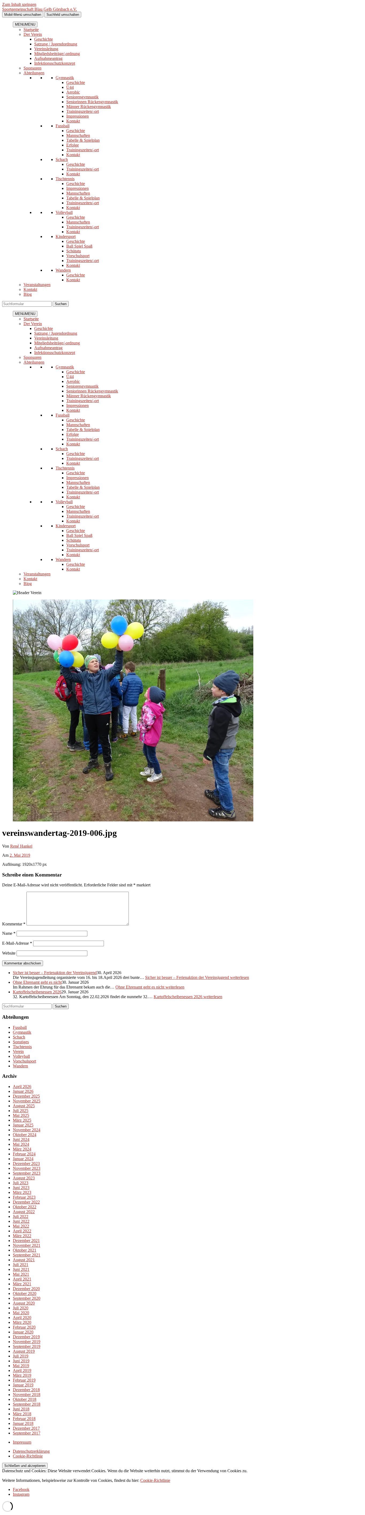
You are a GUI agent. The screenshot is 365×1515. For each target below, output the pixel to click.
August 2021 (24, 1260)
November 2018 (26, 1394)
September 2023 (26, 1173)
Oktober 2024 (24, 1134)
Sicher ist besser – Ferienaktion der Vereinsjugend (55, 972)
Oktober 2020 (24, 1293)
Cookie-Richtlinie (28, 1456)
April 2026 (22, 1086)
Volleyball (64, 212)
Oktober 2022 (24, 1207)
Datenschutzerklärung (31, 1451)
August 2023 (24, 1178)
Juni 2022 (21, 1221)
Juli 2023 (20, 1183)
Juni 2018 (21, 1409)
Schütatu (73, 251)
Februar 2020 (24, 1327)
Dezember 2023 (26, 1163)
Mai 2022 (21, 1226)
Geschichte (43, 39)
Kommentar (13, 924)
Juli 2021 (20, 1264)
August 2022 (24, 1211)
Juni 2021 (21, 1269)
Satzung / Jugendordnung (55, 44)
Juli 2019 (20, 1356)
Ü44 (70, 87)
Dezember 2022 (26, 1202)
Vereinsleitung (46, 49)
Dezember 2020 (26, 1288)
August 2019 (24, 1351)
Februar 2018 (24, 1418)
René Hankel (21, 846)
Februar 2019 (24, 1380)
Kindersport (66, 236)
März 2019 (22, 1375)
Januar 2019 (23, 1385)
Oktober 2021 (24, 1250)
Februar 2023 (24, 1197)
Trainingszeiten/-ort (82, 111)
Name (8, 933)
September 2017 (26, 1433)
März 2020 (22, 1322)
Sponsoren (32, 68)
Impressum (22, 1442)
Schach (62, 159)
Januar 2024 (23, 1158)
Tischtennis (65, 178)
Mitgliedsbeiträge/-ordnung (57, 53)
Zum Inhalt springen (19, 4)
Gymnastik (65, 77)
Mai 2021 (21, 1274)
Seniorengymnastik (82, 97)
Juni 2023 (21, 1187)
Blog (28, 294)
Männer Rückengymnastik (88, 106)
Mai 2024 (21, 1144)
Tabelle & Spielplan (83, 140)
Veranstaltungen (37, 284)
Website (8, 953)
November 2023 (26, 1168)
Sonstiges (21, 1042)
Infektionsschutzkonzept (54, 63)
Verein (18, 1051)
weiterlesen (197, 977)
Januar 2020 (23, 1332)
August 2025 (24, 1105)
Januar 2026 (23, 1091)
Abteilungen (34, 73)
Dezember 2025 (26, 1096)
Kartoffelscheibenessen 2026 (37, 992)
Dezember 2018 (26, 1389)
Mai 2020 (21, 1312)
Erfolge (72, 145)
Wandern (63, 270)
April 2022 (22, 1231)
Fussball (62, 126)
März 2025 (22, 1120)
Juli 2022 (20, 1216)
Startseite (31, 29)
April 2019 (22, 1370)
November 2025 (26, 1101)
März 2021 (22, 1284)
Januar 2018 (23, 1423)
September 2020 (26, 1298)
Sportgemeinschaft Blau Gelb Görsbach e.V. (39, 9)
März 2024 (22, 1149)
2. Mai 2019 (20, 855)
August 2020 (24, 1303)
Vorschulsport (78, 255)
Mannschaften (78, 135)
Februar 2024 (24, 1154)
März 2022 (22, 1235)
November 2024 (26, 1130)
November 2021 (26, 1245)
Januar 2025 (23, 1125)
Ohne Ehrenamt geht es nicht (37, 982)
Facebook (21, 1489)
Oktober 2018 (24, 1399)
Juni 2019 (21, 1361)
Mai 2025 (21, 1115)
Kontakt (73, 121)
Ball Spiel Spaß (79, 246)
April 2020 (22, 1317)
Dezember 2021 (26, 1240)
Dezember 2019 (26, 1337)
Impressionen (77, 116)
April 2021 (22, 1279)
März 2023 (22, 1192)
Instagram (21, 1494)
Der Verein (33, 34)
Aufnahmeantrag (48, 58)
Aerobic (73, 92)
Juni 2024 (21, 1139)
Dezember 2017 (26, 1428)
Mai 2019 (21, 1365)
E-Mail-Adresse (17, 943)
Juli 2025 (20, 1110)
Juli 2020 (20, 1308)
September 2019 (26, 1346)
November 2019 (26, 1341)
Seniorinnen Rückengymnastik (92, 101)
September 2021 (26, 1255)
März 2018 (22, 1414)
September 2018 (26, 1404)
